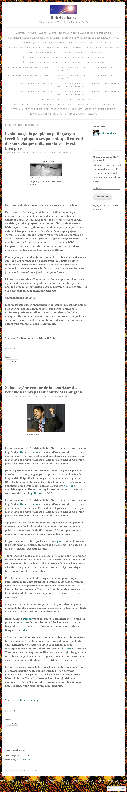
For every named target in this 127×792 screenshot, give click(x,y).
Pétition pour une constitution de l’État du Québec (63, 99)
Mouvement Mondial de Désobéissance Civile (85, 33)
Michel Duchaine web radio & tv (44, 53)
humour (28, 619)
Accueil (20, 33)
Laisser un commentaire (59, 153)
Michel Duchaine (32, 153)
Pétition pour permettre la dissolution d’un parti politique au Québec (63, 57)
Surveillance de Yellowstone (64, 48)
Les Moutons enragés (28, 700)
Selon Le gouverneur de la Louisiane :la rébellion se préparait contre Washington (43, 390)
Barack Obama (29, 452)
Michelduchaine (64, 17)
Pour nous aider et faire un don (95, 104)
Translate (26, 759)
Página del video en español (46, 114)
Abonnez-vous (102, 197)
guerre (61, 541)
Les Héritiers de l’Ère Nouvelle (93, 43)
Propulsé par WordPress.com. (22, 771)
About (43, 33)
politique (69, 486)
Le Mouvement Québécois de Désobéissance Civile (90, 38)
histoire (66, 648)
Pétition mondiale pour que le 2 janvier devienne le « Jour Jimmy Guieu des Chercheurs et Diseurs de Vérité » (63, 68)
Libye (24, 630)
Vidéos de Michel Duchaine (66, 109)
